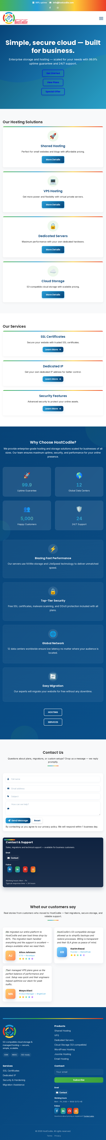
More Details (53, 159)
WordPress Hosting (64, 1049)
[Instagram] (33, 869)
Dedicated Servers (64, 1040)
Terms (49, 1136)
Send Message (19, 820)
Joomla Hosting (62, 1054)
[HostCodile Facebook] (50, 7)
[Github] (25, 869)
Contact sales (89, 1116)
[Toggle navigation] (101, 18)
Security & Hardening (14, 1080)
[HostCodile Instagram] (57, 7)
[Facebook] (9, 869)
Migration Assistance (13, 1084)
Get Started (53, 73)
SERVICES (53, 722)
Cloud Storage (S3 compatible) (70, 1044)
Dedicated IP (9, 1075)
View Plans (53, 82)
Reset (37, 820)
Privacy (58, 1136)
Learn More (51, 349)
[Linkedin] (17, 869)
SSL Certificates (11, 1070)
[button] (13, 858)
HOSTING (53, 712)
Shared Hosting (62, 1030)
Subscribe (78, 1080)
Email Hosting (61, 1058)
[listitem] (27, 945)
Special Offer (53, 91)
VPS (56, 1035)
